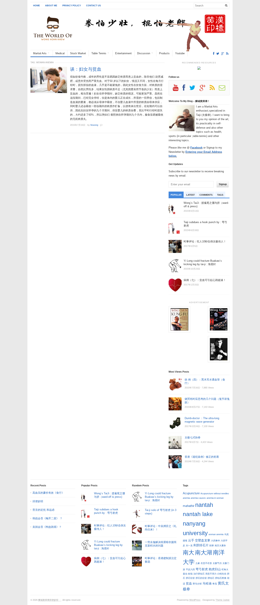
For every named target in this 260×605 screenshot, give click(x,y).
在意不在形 (206, 563)
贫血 (189, 583)
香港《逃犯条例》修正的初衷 (202, 456)
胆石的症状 (201, 578)
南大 (188, 552)
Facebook (196, 147)
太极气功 (217, 563)
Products (164, 53)
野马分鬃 (197, 583)
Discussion (143, 53)
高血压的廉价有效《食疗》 (48, 492)
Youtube (180, 53)
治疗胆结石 (199, 573)
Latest (190, 195)
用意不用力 (211, 573)
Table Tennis (98, 53)
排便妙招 (37, 501)
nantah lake (198, 514)
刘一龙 (189, 545)
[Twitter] (217, 53)
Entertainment (123, 53)
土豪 (197, 563)
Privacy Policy (71, 5)
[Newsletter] (224, 89)
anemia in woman (215, 498)
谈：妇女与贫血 (85, 69)
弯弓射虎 (202, 569)
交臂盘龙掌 (202, 540)
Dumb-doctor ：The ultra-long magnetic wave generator (202, 420)
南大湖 (203, 552)
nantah (204, 504)
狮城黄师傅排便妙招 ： (49, 600)
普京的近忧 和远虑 (43, 509)
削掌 (211, 545)
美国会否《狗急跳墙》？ (47, 526)
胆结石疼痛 (220, 578)
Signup (223, 184)
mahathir (188, 505)
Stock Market (78, 53)
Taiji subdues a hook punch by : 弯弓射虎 (106, 511)
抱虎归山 (215, 569)
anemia (186, 498)
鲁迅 (214, 583)
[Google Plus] (204, 89)
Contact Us (93, 5)
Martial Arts (40, 53)
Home (36, 5)
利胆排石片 (201, 545)
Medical (60, 53)
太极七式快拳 (192, 437)
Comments (205, 195)
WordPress (194, 600)
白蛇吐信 (221, 573)
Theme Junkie (223, 600)
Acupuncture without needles (214, 493)
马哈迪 (207, 583)
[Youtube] (177, 89)
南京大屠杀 (220, 545)
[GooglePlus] (222, 53)
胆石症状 (190, 578)
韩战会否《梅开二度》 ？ (47, 518)
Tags (220, 195)
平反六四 (190, 569)
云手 (191, 540)
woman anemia (216, 534)
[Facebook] (213, 53)
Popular (176, 195)
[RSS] (227, 53)
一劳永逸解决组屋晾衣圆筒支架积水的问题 (161, 544)
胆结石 (211, 578)
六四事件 (215, 540)
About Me (51, 5)
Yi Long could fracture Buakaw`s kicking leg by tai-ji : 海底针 (108, 545)
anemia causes (198, 498)
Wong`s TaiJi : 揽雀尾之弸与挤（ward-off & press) (109, 495)
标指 (190, 573)
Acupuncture (191, 493)
